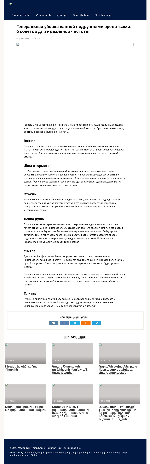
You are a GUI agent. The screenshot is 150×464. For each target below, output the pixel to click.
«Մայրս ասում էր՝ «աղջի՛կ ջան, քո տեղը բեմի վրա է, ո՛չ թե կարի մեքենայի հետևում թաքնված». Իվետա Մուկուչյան (118, 413)
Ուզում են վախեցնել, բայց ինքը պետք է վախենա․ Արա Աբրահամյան (118, 369)
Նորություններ (21, 15)
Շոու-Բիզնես (81, 15)
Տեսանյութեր (102, 15)
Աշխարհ (62, 15)
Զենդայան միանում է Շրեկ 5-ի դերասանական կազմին (25, 408)
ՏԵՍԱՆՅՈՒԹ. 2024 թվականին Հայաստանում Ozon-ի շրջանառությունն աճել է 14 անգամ (71, 411)
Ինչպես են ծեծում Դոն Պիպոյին (21, 368)
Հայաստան (43, 15)
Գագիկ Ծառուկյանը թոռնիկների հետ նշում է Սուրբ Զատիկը (70, 369)
